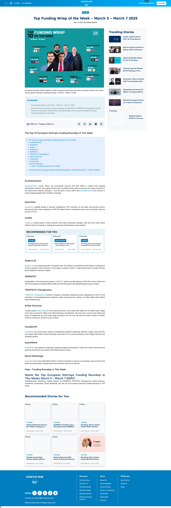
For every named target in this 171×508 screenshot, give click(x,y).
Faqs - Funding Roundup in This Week (45, 166)
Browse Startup (85, 494)
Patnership (104, 497)
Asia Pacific (125, 480)
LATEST (17, 3)
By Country (27, 3)
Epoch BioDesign (36, 164)
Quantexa (34, 145)
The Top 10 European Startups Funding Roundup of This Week (52, 140)
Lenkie (32, 147)
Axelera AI (34, 149)
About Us (103, 480)
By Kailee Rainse (90, 22)
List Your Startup (146, 2)
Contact (103, 500)
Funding (85, 12)
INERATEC (34, 152)
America (124, 484)
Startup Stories (85, 487)
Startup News (84, 480)
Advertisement (105, 484)
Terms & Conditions (107, 490)
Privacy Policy (105, 487)
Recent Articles (60, 240)
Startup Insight (85, 490)
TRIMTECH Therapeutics (39, 154)
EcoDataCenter (36, 142)
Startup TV (83, 484)
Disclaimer (104, 494)
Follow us (33, 124)
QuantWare (34, 161)
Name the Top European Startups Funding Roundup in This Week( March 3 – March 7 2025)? (65, 170)
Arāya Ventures (36, 157)
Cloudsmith (34, 159)
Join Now (161, 3)
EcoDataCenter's (31, 186)
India (123, 487)
